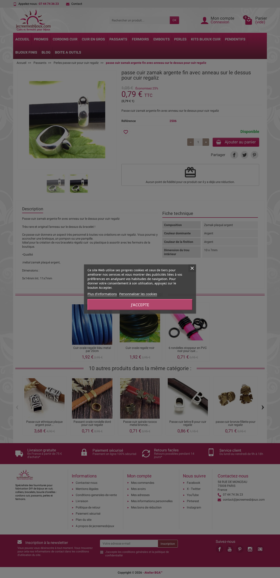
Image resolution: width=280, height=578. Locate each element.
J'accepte (140, 304)
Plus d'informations (102, 294)
